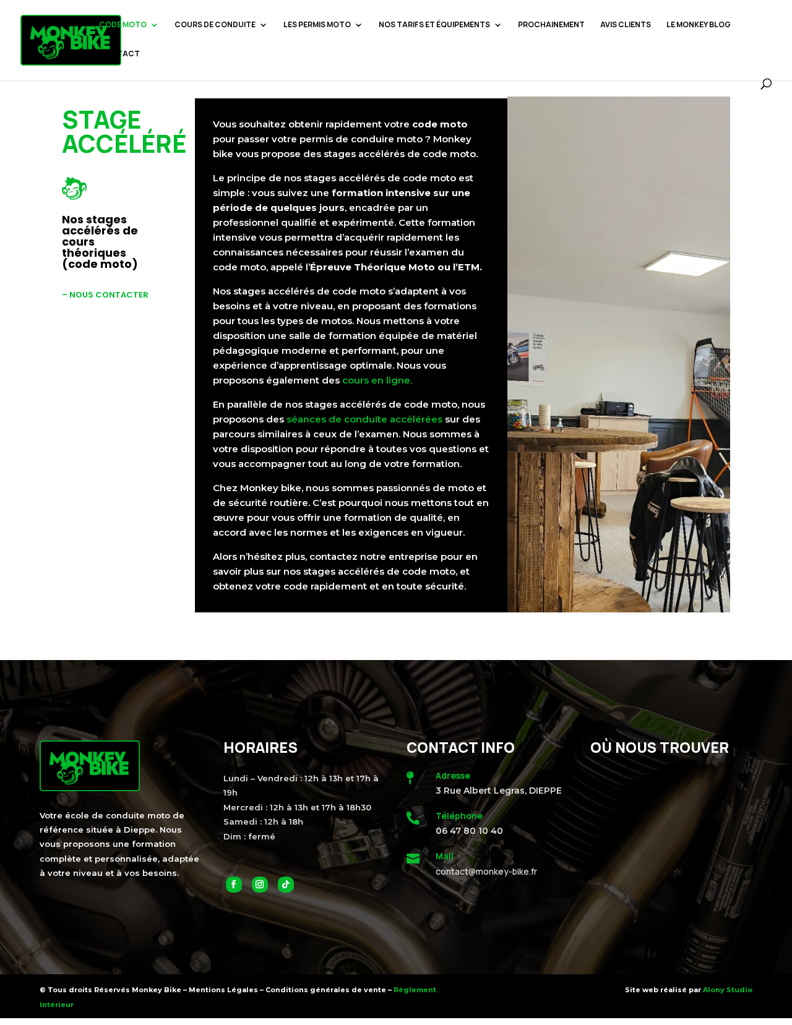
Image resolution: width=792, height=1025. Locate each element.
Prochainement (551, 25)
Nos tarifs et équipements (434, 25)
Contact (119, 54)
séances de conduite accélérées (364, 419)
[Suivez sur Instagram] (260, 885)
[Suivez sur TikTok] (286, 885)
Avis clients (625, 25)
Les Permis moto (317, 25)
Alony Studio (727, 989)
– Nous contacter (105, 295)
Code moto (123, 25)
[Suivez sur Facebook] (234, 885)
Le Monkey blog (698, 25)
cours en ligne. (377, 380)
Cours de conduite (215, 25)
